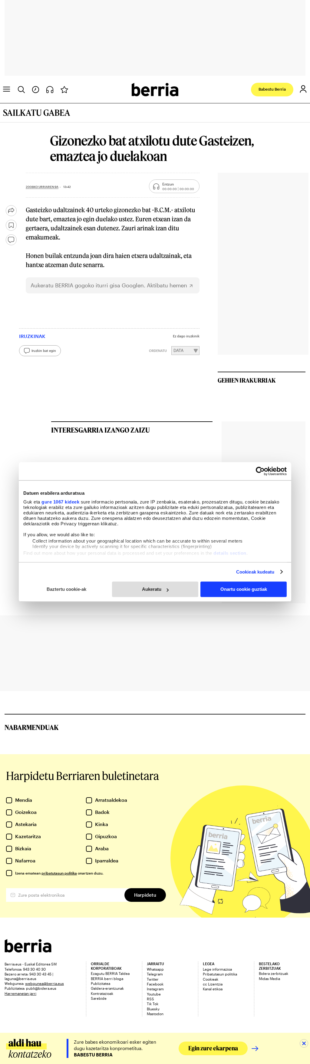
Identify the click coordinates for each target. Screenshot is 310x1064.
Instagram (155, 989)
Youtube (154, 994)
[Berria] (28, 950)
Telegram (155, 974)
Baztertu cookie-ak (66, 589)
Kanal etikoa (213, 989)
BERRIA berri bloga (107, 978)
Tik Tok (152, 1004)
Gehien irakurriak (247, 380)
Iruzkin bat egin (43, 351)
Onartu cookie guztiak (243, 589)
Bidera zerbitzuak (273, 973)
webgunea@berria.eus (44, 983)
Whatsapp (155, 969)
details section (229, 553)
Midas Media (269, 978)
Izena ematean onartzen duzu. (59, 873)
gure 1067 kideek (60, 501)
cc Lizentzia (213, 984)
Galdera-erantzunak (107, 988)
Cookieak (210, 979)
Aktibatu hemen (167, 285)
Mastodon (155, 1014)
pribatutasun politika (59, 873)
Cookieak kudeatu (255, 571)
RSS (150, 999)
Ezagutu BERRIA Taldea (110, 973)
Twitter (153, 979)
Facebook (155, 984)
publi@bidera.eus (41, 988)
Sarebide (99, 998)
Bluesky (153, 1009)
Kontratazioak (102, 993)
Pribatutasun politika (220, 974)
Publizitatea (100, 983)
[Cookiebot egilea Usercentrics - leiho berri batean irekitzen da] (260, 471)
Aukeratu (151, 589)
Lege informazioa (217, 969)
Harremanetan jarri (20, 993)
